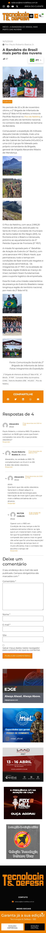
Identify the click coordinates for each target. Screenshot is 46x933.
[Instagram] (4, 6)
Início (5, 27)
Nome (6, 614)
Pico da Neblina (32, 116)
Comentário (9, 581)
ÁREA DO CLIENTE (34, 6)
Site (5, 635)
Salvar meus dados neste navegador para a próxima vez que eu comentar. (21, 649)
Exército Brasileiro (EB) (17, 381)
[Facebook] (8, 6)
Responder (6, 442)
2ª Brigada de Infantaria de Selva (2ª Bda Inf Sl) (20, 374)
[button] (31, 16)
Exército (7, 101)
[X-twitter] (17, 6)
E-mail (6, 625)
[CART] (36, 16)
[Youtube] (13, 6)
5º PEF (11, 377)
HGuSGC (31, 381)
